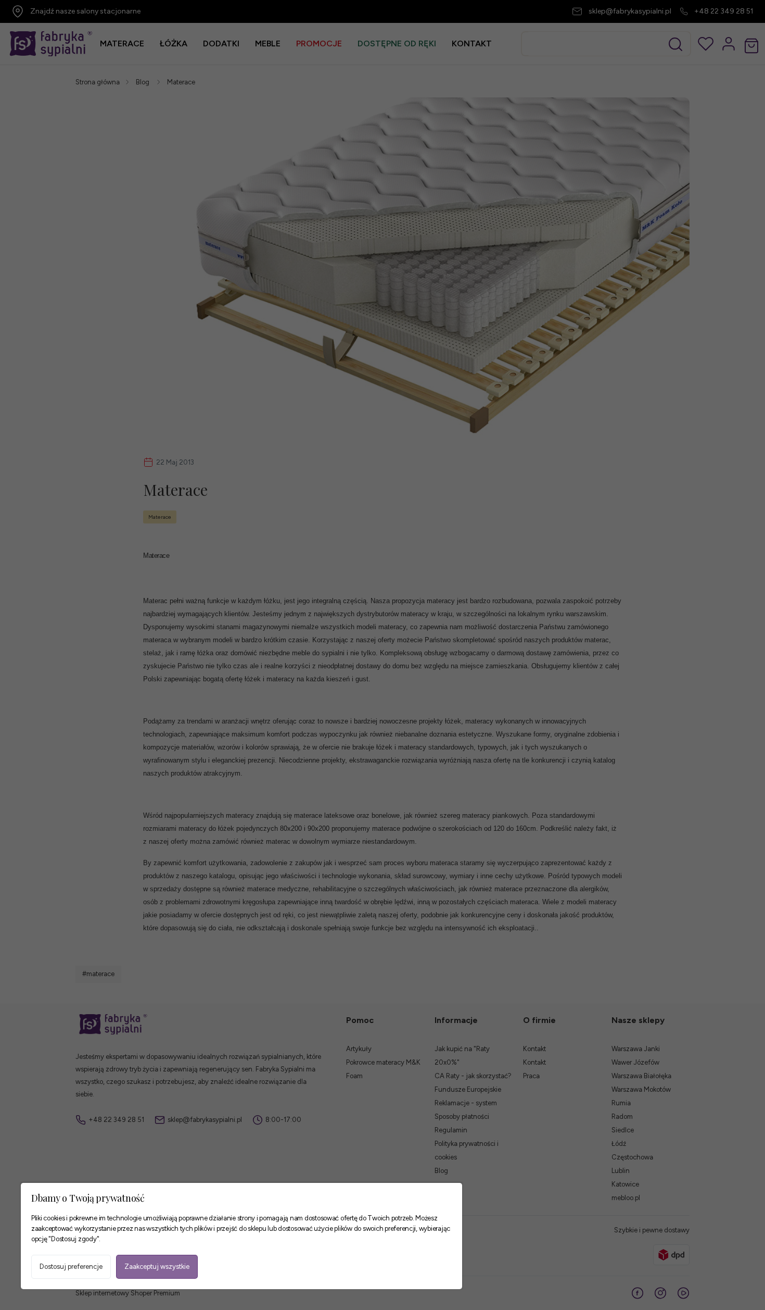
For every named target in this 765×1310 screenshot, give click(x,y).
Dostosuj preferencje (71, 1266)
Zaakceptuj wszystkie (156, 1266)
